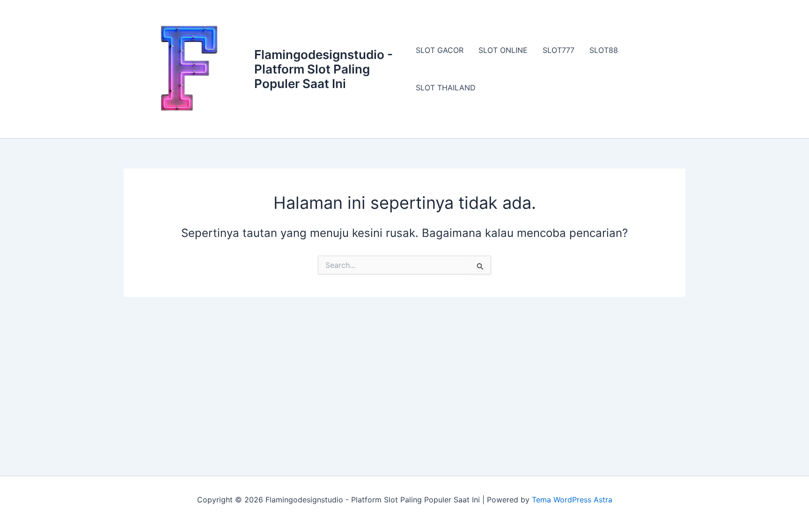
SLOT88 (603, 50)
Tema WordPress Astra (572, 499)
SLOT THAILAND (446, 87)
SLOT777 (558, 50)
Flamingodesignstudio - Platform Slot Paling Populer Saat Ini (323, 69)
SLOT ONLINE (503, 50)
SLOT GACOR (439, 50)
